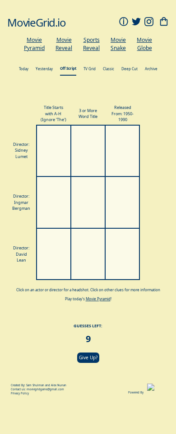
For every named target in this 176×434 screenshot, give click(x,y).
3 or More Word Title (88, 114)
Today (23, 68)
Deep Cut (129, 68)
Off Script (68, 68)
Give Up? (88, 357)
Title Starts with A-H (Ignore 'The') (53, 113)
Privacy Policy (20, 393)
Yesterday (44, 68)
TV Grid (89, 68)
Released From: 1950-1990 (122, 113)
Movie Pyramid (98, 298)
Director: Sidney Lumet (21, 150)
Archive (151, 68)
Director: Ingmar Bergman (21, 202)
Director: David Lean (21, 254)
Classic (108, 68)
